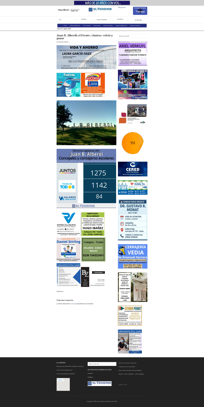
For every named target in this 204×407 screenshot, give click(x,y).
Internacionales (108, 25)
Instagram (90, 377)
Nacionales (97, 25)
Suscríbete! (63, 10)
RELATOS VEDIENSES (102, 19)
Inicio (65, 25)
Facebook (90, 373)
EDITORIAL (83, 19)
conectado (73, 303)
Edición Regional (75, 25)
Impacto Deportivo (121, 25)
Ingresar (74, 11)
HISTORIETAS (120, 19)
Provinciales (86, 25)
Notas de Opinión (135, 25)
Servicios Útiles (138, 20)
